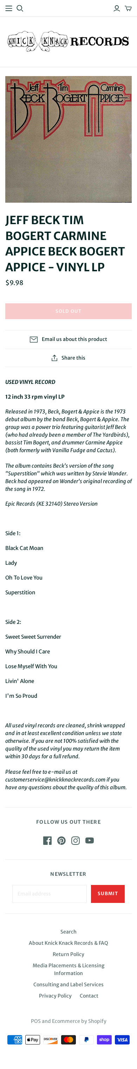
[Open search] (20, 8)
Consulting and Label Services (68, 984)
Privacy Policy (55, 996)
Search (68, 932)
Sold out (68, 311)
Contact (89, 996)
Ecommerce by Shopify (79, 1021)
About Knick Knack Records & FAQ (68, 943)
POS (36, 1021)
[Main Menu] (8, 8)
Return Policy (68, 954)
